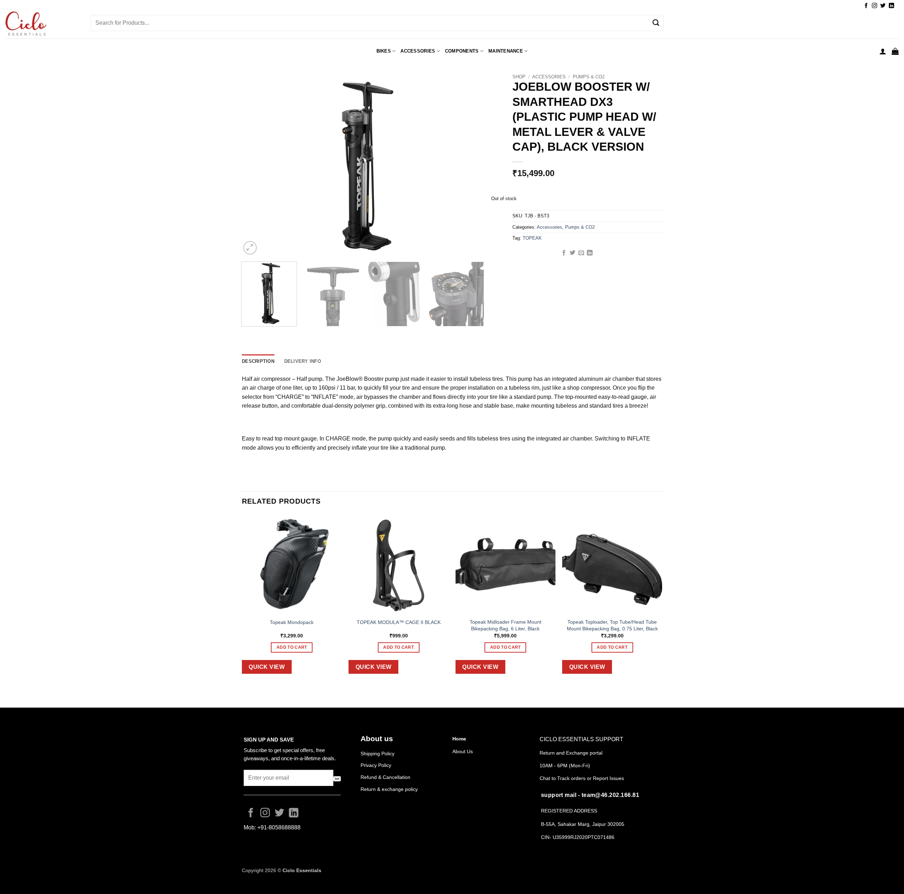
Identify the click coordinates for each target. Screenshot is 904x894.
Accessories (549, 76)
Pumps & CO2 (589, 76)
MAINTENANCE (505, 51)
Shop (518, 76)
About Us (462, 751)
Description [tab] (258, 361)
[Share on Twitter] (572, 253)
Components (462, 51)
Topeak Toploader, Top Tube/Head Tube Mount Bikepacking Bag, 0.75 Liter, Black (612, 625)
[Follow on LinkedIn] (891, 6)
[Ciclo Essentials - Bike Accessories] (42, 24)
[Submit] (656, 23)
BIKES (383, 51)
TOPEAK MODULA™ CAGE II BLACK (399, 622)
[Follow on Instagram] (874, 6)
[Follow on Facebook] (866, 6)
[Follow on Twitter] (883, 6)
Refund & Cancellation (386, 777)
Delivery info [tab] (302, 361)
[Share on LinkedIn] (590, 253)
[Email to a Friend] (581, 253)
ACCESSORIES (417, 51)
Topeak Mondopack (292, 622)
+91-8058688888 (279, 827)
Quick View (267, 667)
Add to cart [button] (291, 647)
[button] (882, 51)
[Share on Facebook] (564, 253)
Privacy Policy (376, 765)
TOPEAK (532, 238)
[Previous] (255, 165)
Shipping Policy (377, 753)
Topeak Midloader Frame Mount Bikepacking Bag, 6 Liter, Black (505, 625)
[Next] (470, 165)
